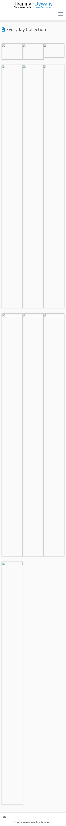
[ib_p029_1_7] (12, 434)
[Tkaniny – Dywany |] (33, 5)
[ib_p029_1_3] (53, 50)
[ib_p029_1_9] (53, 434)
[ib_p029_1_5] (33, 186)
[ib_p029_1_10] (12, 683)
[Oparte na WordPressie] (50, 821)
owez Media (35, 822)
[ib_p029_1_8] (33, 434)
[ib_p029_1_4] (12, 186)
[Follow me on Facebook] (10, 817)
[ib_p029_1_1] (12, 51)
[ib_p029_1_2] (33, 51)
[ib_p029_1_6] (53, 186)
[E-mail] (5, 817)
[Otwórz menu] (60, 14)
